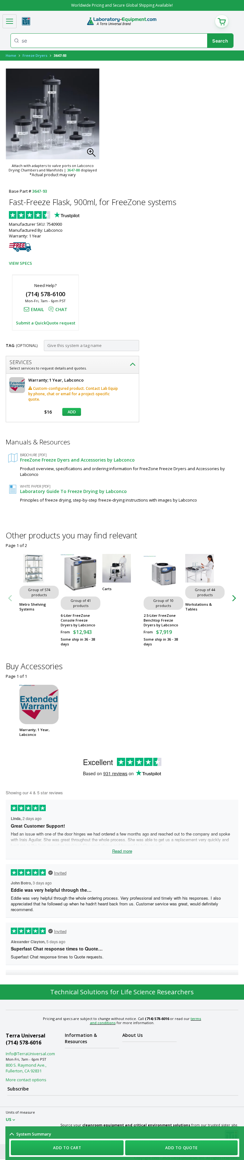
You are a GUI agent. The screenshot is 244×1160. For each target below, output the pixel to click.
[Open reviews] (56, 215)
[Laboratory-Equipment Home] (121, 21)
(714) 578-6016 (23, 1042)
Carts (107, 588)
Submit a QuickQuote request (45, 323)
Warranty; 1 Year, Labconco (34, 732)
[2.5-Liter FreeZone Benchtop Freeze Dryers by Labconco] (163, 573)
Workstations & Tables (198, 606)
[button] (93, 154)
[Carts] (122, 568)
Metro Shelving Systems (32, 606)
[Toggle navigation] (10, 21)
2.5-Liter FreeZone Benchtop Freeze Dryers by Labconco (161, 620)
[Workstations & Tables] (205, 568)
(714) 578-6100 (45, 294)
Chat (61, 309)
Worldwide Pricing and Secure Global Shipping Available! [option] (122, 5)
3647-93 (39, 191)
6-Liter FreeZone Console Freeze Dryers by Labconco (78, 620)
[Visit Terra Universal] (26, 21)
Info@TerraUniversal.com (30, 1054)
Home (11, 55)
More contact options (26, 1080)
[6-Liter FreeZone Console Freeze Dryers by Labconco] (80, 573)
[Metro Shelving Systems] (39, 568)
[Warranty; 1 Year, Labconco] (39, 704)
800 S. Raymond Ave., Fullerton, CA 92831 (26, 1068)
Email (37, 309)
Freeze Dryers (35, 55)
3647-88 (73, 170)
